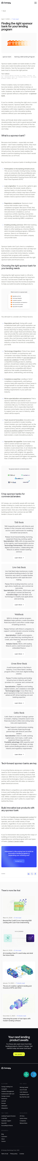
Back (4, 11)
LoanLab (3, 1101)
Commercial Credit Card (7, 1094)
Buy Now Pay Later (25, 1097)
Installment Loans (24, 1094)
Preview (3, 1103)
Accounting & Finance (7, 1125)
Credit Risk (4, 1118)
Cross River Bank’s (19, 669)
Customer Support (6, 1121)
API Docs (22, 1116)
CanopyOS (4, 1089)
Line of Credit (23, 1090)
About (3, 1139)
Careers (3, 1141)
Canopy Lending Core (7, 1086)
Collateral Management (7, 1091)
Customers (4, 1136)
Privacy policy (13, 1153)
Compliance (23, 1121)
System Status (23, 1118)
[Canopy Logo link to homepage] (6, 3)
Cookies (22, 1153)
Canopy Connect (5, 1096)
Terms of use (4, 1153)
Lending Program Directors (8, 1116)
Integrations (4, 1108)
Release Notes (23, 1123)
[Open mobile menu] (35, 3)
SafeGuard (4, 1105)
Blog (2, 1134)
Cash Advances (24, 1092)
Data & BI (3, 1123)
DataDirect (4, 1098)
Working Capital (24, 1087)
